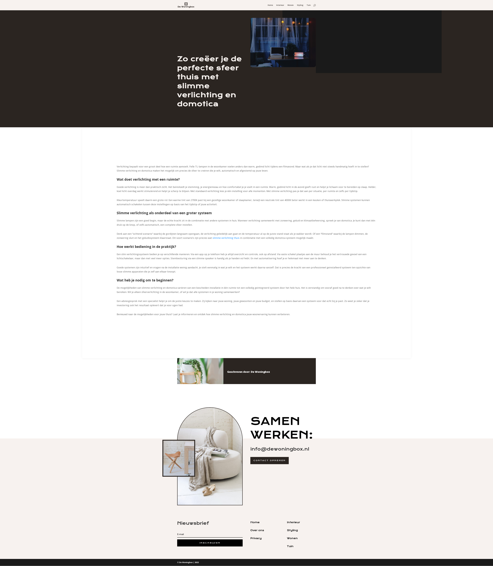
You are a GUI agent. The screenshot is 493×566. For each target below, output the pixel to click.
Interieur (280, 5)
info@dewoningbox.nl (279, 449)
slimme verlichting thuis (226, 237)
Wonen (290, 5)
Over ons (257, 530)
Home (270, 5)
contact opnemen (269, 460)
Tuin (309, 5)
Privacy (256, 538)
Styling (300, 5)
